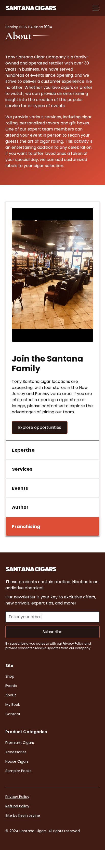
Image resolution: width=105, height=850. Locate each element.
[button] (94, 8)
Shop (9, 676)
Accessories (16, 752)
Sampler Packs (18, 770)
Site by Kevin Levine (22, 815)
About (10, 695)
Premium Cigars (19, 742)
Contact (12, 713)
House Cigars (17, 761)
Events (11, 685)
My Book (12, 704)
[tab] (53, 450)
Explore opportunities (39, 427)
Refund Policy (17, 806)
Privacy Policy (17, 796)
